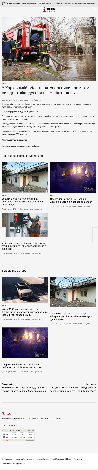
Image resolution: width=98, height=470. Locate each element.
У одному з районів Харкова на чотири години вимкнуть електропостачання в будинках (24, 246)
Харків (4, 83)
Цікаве (4, 305)
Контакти (78, 459)
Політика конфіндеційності (14, 464)
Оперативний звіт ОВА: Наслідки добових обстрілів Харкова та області (71, 200)
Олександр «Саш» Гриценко (30, 100)
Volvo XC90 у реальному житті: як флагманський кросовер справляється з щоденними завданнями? (25, 312)
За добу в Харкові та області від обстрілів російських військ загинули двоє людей (63, 3)
